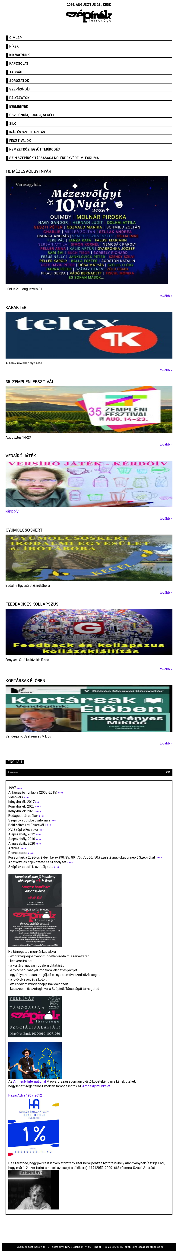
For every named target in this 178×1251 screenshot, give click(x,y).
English (15, 762)
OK (168, 772)
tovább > (166, 296)
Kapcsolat (19, 63)
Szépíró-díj (19, 89)
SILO (12, 123)
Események (18, 106)
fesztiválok (20, 141)
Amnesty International (29, 1081)
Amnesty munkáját (96, 1086)
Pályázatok (19, 98)
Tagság (15, 72)
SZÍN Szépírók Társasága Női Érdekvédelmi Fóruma (54, 158)
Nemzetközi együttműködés (34, 149)
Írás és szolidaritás (27, 132)
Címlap (15, 38)
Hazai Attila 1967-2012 (25, 1095)
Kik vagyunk (19, 55)
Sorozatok (19, 81)
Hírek (14, 46)
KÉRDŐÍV (12, 511)
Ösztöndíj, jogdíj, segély (31, 115)
